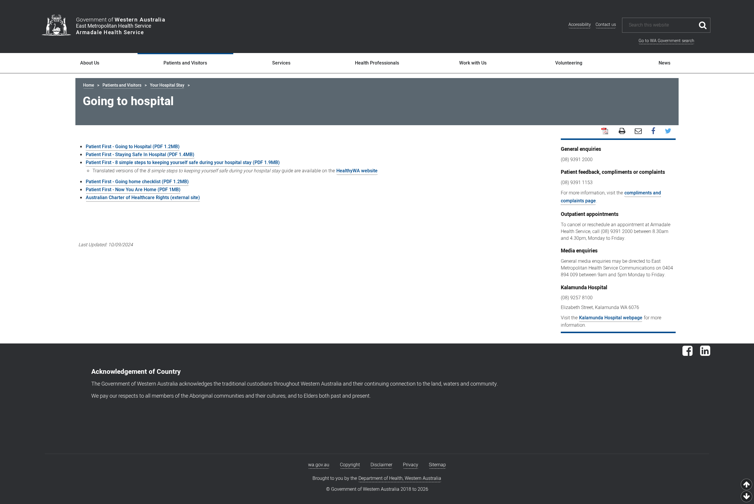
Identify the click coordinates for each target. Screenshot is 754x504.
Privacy (410, 464)
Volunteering (568, 63)
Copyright (350, 464)
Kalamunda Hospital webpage (610, 317)
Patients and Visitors (185, 63)
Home (88, 85)
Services (281, 63)
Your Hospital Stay (167, 85)
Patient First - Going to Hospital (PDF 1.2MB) (133, 146)
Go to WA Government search (666, 41)
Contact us (606, 25)
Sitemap (437, 464)
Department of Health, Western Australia (399, 478)
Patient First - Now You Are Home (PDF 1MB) (133, 189)
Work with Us (473, 63)
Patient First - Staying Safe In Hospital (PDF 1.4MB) (140, 154)
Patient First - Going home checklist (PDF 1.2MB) (137, 181)
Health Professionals (377, 63)
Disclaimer (381, 464)
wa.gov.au (318, 464)
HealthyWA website (357, 170)
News (664, 63)
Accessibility (579, 25)
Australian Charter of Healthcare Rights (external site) (143, 197)
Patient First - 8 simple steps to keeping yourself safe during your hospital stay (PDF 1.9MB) (183, 162)
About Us (89, 63)
